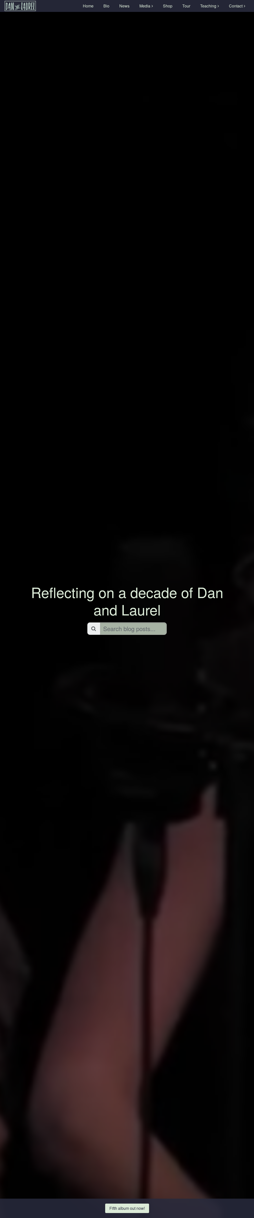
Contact (236, 6)
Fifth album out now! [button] (127, 1208)
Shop (167, 6)
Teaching (208, 6)
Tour (186, 6)
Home (88, 6)
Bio (106, 6)
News (124, 6)
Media (144, 6)
